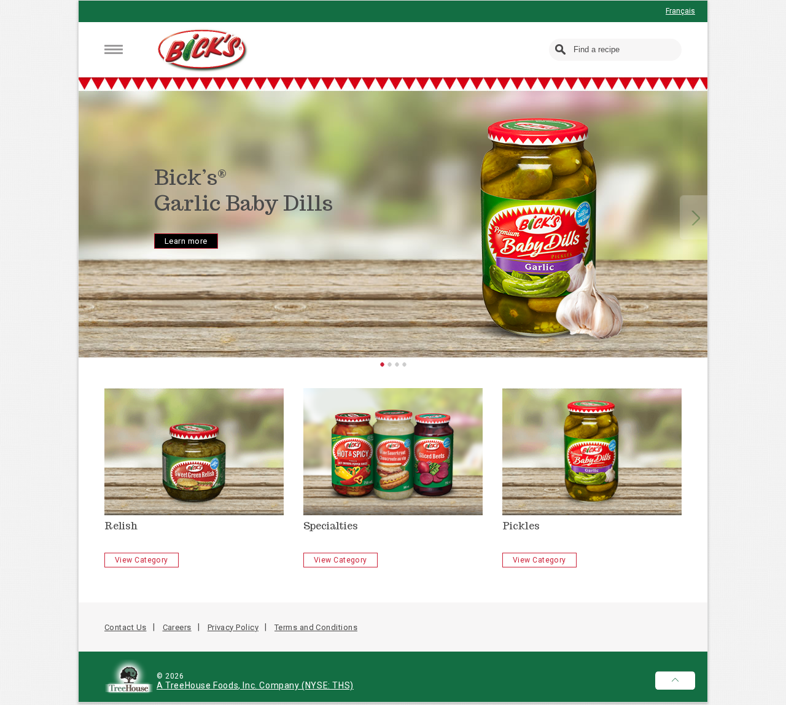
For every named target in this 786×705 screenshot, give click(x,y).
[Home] (203, 50)
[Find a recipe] (561, 50)
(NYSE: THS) (328, 685)
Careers (177, 627)
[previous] (91, 217)
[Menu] (113, 49)
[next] (696, 217)
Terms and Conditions (315, 627)
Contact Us (125, 627)
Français (680, 11)
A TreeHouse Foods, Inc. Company (229, 685)
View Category (141, 560)
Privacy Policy (233, 627)
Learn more (186, 241)
